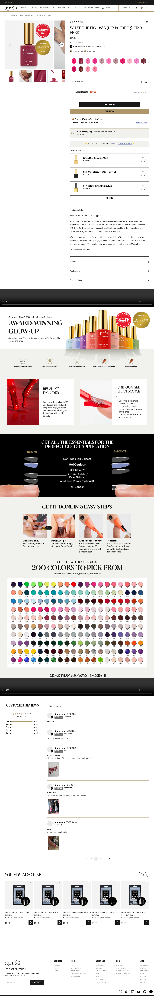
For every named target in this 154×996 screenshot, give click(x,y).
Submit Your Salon (122, 971)
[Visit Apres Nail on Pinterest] (144, 991)
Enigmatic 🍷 (45, 8)
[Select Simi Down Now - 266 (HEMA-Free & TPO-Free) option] (74, 69)
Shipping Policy (76, 968)
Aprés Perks (100, 965)
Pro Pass (119, 965)
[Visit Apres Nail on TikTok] (126, 991)
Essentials (143, 979)
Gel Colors (143, 977)
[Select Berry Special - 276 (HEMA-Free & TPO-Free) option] (95, 69)
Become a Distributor (123, 974)
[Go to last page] (110, 859)
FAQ (72, 965)
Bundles (83, 8)
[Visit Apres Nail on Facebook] (151, 991)
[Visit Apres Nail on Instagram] (132, 991)
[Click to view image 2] (25, 76)
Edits (97, 977)
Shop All (23, 8)
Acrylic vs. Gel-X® (101, 971)
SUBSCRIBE (36, 982)
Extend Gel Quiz (101, 982)
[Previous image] (8, 44)
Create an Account (125, 144)
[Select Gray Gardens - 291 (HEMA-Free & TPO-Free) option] (102, 60)
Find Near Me (8, 2)
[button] (142, 8)
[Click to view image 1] (11, 76)
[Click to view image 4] (53, 76)
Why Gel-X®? (99, 968)
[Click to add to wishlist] (147, 22)
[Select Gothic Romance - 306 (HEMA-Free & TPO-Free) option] (116, 60)
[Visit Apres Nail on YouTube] (138, 991)
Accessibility (75, 977)
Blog (97, 974)
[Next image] (61, 44)
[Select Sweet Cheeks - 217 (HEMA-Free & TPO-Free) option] (130, 60)
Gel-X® (142, 974)
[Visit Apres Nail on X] (120, 991)
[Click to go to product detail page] (19, 895)
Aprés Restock (144, 971)
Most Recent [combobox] (54, 706)
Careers (56, 971)
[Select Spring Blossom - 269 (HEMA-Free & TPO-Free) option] (88, 69)
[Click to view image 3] (39, 76)
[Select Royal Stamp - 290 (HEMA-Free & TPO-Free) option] (81, 69)
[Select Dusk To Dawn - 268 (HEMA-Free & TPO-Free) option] (137, 60)
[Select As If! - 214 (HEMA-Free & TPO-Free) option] (88, 60)
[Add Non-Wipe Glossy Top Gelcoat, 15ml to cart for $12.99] (143, 173)
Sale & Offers (93, 8)
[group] (109, 211)
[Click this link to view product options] (31, 922)
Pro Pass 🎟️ (33, 8)
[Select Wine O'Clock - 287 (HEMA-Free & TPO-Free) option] (144, 60)
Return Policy (75, 971)
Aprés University (143, 2)
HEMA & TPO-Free (58, 8)
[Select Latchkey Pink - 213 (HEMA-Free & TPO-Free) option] (95, 60)
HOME (7, 16)
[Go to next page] (105, 859)
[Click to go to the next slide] (145, 874)
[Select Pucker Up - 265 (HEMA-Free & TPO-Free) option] (123, 60)
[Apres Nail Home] (11, 8)
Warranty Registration (78, 974)
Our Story (57, 965)
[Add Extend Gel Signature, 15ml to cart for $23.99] (143, 159)
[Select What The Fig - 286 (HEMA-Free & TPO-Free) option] (81, 60)
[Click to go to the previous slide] (139, 874)
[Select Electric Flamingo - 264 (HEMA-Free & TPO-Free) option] (74, 60)
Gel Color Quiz (100, 979)
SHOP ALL (15, 16)
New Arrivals (72, 8)
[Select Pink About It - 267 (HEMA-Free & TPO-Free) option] (109, 60)
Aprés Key (143, 968)
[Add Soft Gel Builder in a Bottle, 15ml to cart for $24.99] (143, 187)
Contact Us (57, 968)
